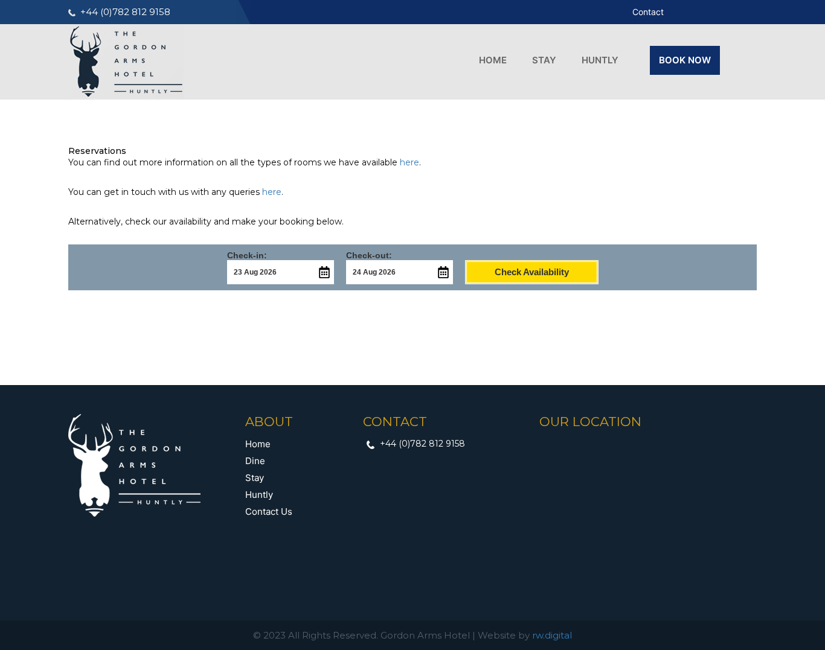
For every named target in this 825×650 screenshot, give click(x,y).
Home (493, 60)
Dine (255, 461)
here (409, 162)
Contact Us (268, 511)
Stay (544, 60)
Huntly (600, 60)
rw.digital (552, 635)
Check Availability (532, 272)
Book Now (685, 60)
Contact (648, 12)
